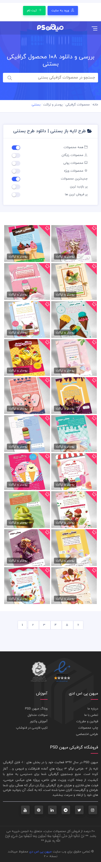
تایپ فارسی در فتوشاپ (32, 728)
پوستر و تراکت (53, 105)
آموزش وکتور (39, 721)
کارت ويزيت (66, 780)
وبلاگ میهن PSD (36, 709)
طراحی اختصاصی (87, 734)
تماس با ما (91, 715)
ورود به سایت (60, 11)
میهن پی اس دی (40, 851)
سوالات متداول (38, 715)
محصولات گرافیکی (77, 105)
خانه (95, 105)
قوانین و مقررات (87, 721)
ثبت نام (32, 11)
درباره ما (93, 709)
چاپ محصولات (88, 728)
